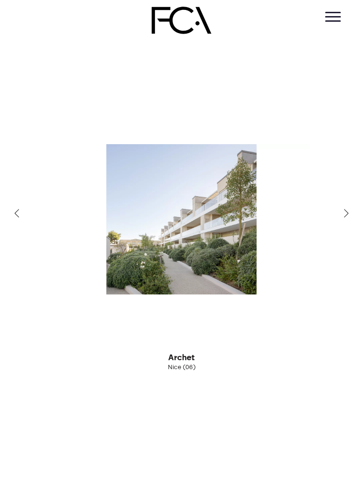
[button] (17, 213)
